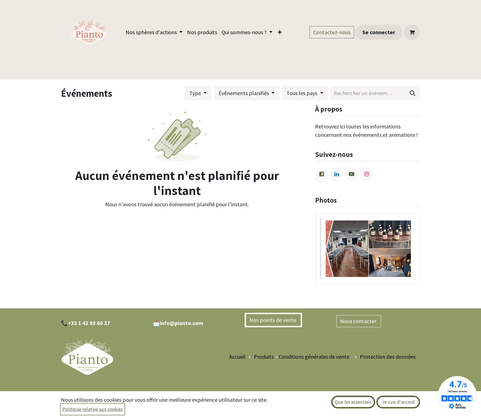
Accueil (237, 356)
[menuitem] (154, 32)
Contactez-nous (331, 32)
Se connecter (378, 32)
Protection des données (390, 356)
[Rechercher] (412, 93)
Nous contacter (358, 321)
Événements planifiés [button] (244, 93)
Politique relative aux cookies (92, 409)
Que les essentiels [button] (353, 402)
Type (195, 93)
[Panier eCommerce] (412, 32)
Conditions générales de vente (314, 356)
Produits (263, 356)
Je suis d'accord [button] (398, 402)
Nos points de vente (273, 319)
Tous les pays (302, 93)
